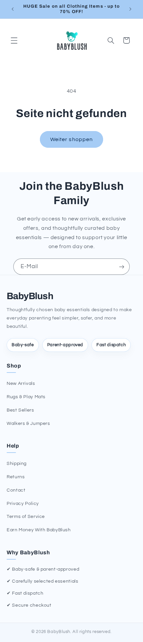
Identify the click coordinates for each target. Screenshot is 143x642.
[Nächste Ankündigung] (130, 9)
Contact (16, 490)
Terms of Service (26, 516)
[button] (14, 40)
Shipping (17, 463)
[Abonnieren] (121, 266)
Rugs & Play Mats (26, 397)
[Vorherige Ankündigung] (12, 9)
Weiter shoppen (71, 139)
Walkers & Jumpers (28, 423)
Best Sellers (20, 410)
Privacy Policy (23, 503)
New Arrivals (21, 383)
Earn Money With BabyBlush (39, 530)
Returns (16, 477)
